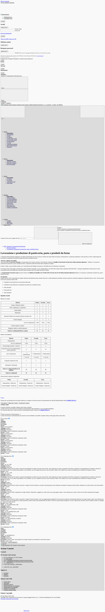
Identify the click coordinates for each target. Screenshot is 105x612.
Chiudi (2, 64)
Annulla (3, 103)
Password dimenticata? (6, 33)
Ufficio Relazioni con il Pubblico (12, 586)
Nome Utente (18, 29)
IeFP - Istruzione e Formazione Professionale (69, 229)
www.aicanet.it (4, 418)
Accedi (2, 21)
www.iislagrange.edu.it (6, 456)
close (2, 118)
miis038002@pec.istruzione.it (20, 561)
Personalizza (4, 403)
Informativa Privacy (8, 584)
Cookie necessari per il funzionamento (10, 414)
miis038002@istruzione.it (19, 560)
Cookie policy (7, 581)
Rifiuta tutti (13, 403)
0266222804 (9, 559)
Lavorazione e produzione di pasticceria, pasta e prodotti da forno (22, 249)
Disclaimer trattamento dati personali (9, 598)
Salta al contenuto (5, 1)
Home (59, 227)
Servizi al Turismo (11, 247)
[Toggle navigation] (13, 112)
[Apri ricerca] (92, 112)
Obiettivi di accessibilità (9, 588)
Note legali (6, 583)
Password (17, 30)
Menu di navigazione (86, 243)
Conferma (8, 103)
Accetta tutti (24, 403)
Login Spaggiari (40, 55)
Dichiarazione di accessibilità (11, 587)
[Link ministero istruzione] (7, 2)
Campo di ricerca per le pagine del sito (10, 238)
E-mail (16, 53)
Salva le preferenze (12, 542)
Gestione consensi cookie (10, 590)
